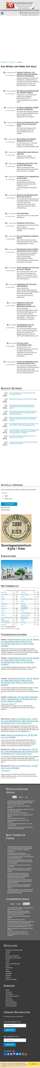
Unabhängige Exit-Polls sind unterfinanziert (26, 285)
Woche (21, 797)
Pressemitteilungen (11, 1002)
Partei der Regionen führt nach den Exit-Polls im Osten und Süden (28, 124)
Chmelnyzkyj (4, 603)
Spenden (8, 975)
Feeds (7, 965)
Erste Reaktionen (22, 213)
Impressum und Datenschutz (14, 950)
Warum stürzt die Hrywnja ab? (16, 818)
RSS (26, 1054)
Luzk (2, 601)
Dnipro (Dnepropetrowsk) (5, 620)
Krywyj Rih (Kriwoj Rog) (6, 617)
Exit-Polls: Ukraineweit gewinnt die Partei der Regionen (28, 108)
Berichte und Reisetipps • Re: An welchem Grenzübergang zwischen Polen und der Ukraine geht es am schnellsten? (19, 721)
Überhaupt (26, 904)
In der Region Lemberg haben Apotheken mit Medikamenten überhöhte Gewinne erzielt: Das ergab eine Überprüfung (20, 802)
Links (7, 969)
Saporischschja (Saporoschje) (24, 618)
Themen (12, 62)
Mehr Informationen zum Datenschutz (15, 1066)
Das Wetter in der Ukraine (13, 957)
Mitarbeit (8, 971)
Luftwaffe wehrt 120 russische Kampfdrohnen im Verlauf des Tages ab (19, 853)
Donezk (22, 620)
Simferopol (23, 622)
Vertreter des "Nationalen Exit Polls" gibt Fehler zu (27, 196)
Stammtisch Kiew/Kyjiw (12, 956)
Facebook (8, 1054)
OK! (33, 1064)
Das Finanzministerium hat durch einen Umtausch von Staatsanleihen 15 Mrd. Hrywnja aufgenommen (24, 424)
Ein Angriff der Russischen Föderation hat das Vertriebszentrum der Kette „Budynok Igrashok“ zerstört (22, 407)
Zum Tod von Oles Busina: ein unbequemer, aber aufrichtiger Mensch (20, 908)
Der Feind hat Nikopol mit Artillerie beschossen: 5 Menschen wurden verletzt (22, 436)
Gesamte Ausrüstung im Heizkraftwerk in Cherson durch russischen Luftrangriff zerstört (19, 886)
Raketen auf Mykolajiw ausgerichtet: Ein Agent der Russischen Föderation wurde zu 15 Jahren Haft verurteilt (23, 419)
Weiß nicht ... (9, 499)
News (11, 1054)
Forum (17, 628)
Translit (8, 959)
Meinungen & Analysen (12, 996)
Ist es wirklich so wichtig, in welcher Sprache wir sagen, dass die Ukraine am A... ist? (20, 925)
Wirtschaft (8, 992)
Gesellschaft (9, 994)
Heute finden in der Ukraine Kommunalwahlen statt (26, 140)
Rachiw (2, 596)
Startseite (4, 62)
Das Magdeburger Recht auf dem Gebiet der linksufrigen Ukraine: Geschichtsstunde (20, 922)
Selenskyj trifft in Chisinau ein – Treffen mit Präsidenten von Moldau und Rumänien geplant (19, 870)
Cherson (3, 615)
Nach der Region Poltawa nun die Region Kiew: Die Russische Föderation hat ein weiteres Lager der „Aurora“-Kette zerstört (23, 413)
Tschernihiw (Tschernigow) (24, 606)
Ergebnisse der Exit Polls (25, 223)
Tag (26, 797)
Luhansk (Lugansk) (5, 622)
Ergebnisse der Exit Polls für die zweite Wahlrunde (27, 164)
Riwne (22, 601)
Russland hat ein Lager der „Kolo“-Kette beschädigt (23, 399)
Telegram (17, 1054)
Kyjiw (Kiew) (3, 592)
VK (20, 1054)
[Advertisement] (20, 37)
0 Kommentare (11, 75)
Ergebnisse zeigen (5, 507)
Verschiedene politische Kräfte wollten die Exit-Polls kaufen (27, 250)
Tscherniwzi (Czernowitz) (26, 599)
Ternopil (2, 599)
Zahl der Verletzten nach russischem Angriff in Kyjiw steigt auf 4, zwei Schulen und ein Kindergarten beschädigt (20, 891)
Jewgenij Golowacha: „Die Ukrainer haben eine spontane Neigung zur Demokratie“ (27, 74)
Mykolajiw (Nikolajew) (26, 613)
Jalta (22, 624)
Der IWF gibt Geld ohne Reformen (17, 812)
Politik (7, 990)
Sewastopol (3, 624)
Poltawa (2, 610)
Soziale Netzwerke (11, 1005)
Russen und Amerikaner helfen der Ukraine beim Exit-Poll (27, 362)
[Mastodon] (14, 1054)
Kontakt (8, 952)
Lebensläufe (9, 1000)
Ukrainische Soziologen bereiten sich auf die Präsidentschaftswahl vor (26, 304)
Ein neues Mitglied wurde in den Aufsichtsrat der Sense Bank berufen (20, 857)
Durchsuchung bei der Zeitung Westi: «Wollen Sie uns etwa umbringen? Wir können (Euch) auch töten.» (18, 912)
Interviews (9, 998)
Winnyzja (23, 603)
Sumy (22, 610)
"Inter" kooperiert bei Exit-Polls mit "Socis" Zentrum (28, 268)
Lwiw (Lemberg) (4, 594)
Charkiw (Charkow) (25, 615)
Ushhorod (23, 592)
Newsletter (9, 973)
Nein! (6, 496)
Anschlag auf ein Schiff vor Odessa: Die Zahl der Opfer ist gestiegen (20, 809)
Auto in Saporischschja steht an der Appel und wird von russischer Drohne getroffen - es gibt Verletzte (20, 861)
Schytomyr (3, 606)
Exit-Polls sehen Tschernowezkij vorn (24, 344)
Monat (14, 797)
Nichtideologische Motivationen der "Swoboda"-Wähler (28, 91)
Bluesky (5, 1054)
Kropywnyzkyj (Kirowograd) (24, 608)
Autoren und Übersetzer (13, 963)
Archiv (7, 961)
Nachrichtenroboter (11, 1003)
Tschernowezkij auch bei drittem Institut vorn (25, 325)
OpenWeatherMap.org (11, 626)
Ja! (6, 493)
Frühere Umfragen (5, 509)
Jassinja (23, 596)
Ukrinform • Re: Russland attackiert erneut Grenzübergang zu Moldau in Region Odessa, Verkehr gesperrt (19, 699)
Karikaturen (9, 967)
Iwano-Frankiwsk (25, 594)
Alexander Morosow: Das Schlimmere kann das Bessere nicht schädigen (20, 827)
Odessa (3, 613)
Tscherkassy (4, 608)
